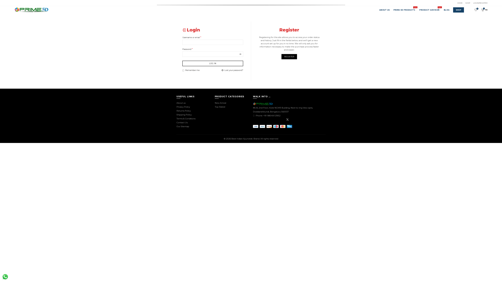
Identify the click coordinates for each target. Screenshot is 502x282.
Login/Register (480, 3)
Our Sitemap (182, 126)
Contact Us (182, 122)
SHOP (458, 10)
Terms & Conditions (185, 118)
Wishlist (477, 9)
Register (289, 56)
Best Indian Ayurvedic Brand (245, 138)
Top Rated (220, 107)
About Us (384, 10)
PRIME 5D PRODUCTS (405, 9)
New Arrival (220, 103)
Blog (447, 10)
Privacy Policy (183, 107)
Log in (212, 63)
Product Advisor (430, 9)
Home (460, 3)
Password (191, 49)
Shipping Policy (184, 114)
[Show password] (240, 54)
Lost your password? (233, 70)
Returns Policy (183, 111)
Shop (467, 3)
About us (181, 103)
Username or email (195, 37)
